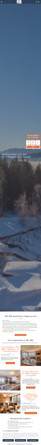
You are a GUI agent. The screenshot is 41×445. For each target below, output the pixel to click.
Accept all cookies (32, 440)
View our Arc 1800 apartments (20, 334)
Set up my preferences (20, 440)
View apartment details (30, 413)
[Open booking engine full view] (33, 144)
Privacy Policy (18, 437)
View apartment (10, 363)
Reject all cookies (8, 440)
